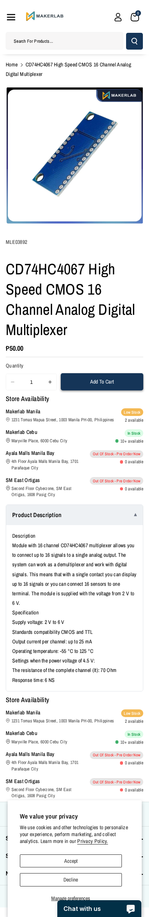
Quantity (14, 365)
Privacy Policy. (92, 841)
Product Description (37, 515)
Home (12, 64)
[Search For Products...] (134, 41)
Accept (71, 860)
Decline (70, 879)
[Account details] (118, 17)
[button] (11, 17)
